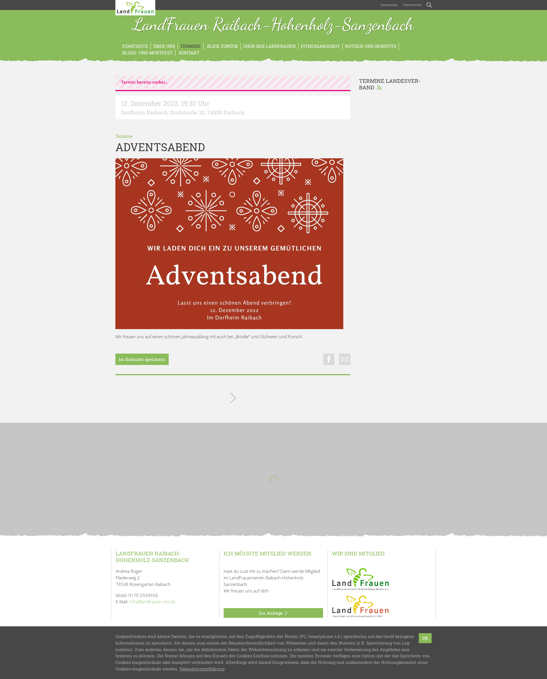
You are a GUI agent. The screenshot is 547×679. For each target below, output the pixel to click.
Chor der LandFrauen (269, 46)
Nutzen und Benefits (370, 46)
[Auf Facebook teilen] (328, 359)
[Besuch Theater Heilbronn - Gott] (233, 399)
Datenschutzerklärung (202, 669)
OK (425, 638)
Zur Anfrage (271, 613)
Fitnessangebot (320, 46)
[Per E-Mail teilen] (344, 359)
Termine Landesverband (390, 84)
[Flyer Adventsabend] (229, 243)
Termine (190, 46)
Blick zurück (222, 46)
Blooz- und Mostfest (147, 53)
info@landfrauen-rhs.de (152, 601)
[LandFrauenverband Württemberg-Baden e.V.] (360, 579)
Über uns (164, 46)
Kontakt (188, 53)
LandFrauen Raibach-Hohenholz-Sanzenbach (273, 25)
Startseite (135, 46)
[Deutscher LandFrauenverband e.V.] (360, 606)
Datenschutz (412, 5)
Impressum (389, 5)
